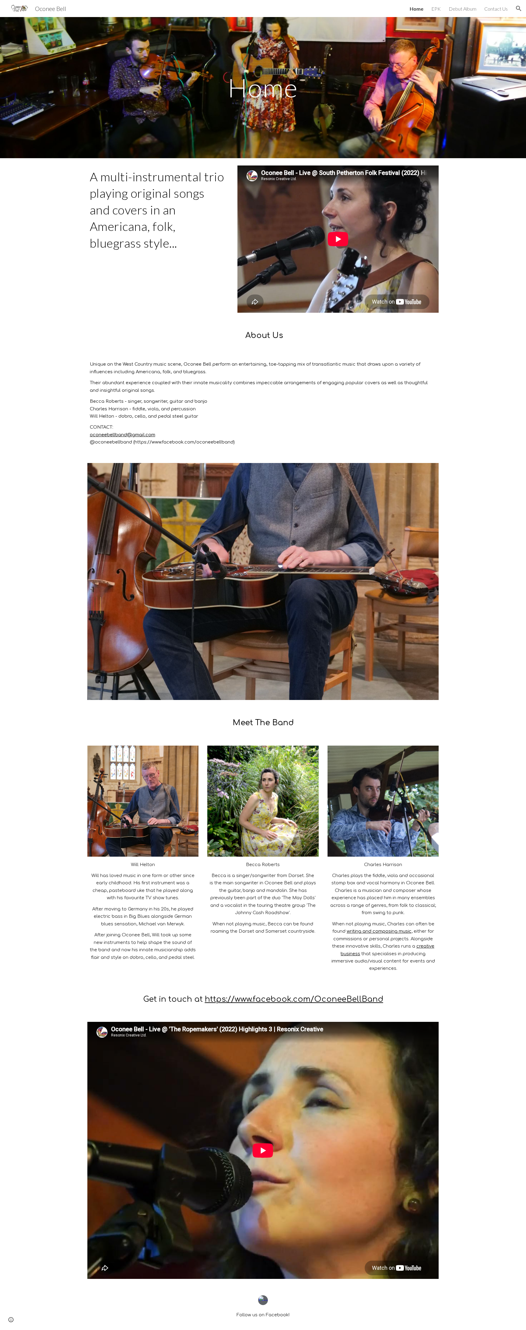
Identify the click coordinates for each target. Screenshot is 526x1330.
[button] (518, 8)
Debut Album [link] (462, 9)
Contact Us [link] (496, 9)
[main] (263, 87)
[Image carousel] (263, 581)
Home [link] (416, 9)
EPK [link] (436, 9)
